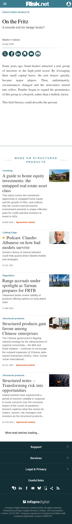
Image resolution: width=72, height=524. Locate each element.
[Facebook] (11, 54)
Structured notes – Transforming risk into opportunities (22, 385)
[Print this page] (38, 54)
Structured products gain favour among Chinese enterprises (24, 328)
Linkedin (20, 488)
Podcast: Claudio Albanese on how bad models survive (21, 242)
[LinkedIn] (18, 54)
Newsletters (33, 488)
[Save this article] (25, 54)
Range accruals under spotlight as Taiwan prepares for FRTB (21, 285)
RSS (58, 488)
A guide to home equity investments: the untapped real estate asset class (24, 183)
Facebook (26, 488)
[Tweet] (5, 54)
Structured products (15, 12)
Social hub (52, 488)
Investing (8, 170)
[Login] (68, 4)
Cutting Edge (10, 232)
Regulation (8, 275)
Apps (45, 488)
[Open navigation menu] (3, 4)
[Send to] (31, 54)
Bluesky (39, 488)
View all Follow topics (14, 488)
